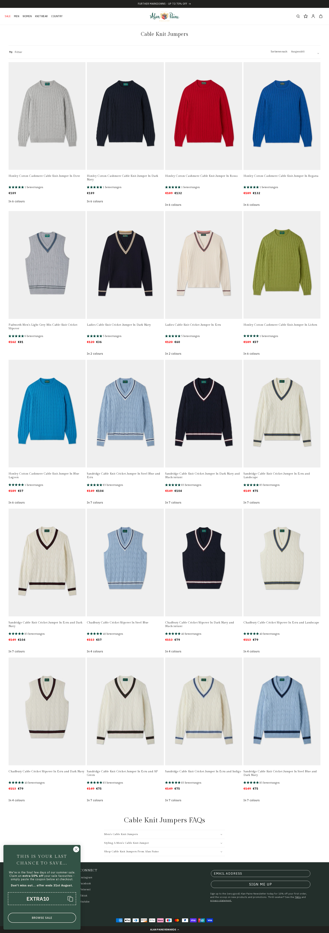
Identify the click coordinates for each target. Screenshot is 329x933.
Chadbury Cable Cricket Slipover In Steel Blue (118, 622)
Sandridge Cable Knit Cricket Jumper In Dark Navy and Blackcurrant (202, 475)
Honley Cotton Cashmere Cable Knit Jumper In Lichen (280, 325)
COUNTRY (57, 16)
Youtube (84, 901)
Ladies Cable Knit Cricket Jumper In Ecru (193, 325)
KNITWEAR (41, 16)
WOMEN (27, 16)
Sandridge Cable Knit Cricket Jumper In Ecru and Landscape (276, 475)
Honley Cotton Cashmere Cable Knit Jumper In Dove (44, 176)
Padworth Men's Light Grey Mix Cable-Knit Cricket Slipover (43, 326)
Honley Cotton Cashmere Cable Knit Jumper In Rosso (201, 176)
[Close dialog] (76, 849)
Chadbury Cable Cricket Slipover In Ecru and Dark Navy (46, 771)
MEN (16, 16)
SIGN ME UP (260, 884)
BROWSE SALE (42, 917)
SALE (8, 16)
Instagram (86, 877)
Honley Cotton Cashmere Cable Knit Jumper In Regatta (281, 176)
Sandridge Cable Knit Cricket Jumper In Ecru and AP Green (122, 773)
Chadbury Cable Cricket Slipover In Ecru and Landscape (281, 622)
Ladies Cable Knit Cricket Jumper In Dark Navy (119, 325)
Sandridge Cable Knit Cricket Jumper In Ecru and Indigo (203, 771)
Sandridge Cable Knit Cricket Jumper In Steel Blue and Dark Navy (280, 773)
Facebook (85, 883)
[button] (164, 929)
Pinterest (85, 889)
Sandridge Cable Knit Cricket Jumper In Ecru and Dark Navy (45, 624)
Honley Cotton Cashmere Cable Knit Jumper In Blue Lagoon (44, 475)
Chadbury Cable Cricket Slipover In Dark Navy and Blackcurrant (199, 624)
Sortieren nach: (279, 51)
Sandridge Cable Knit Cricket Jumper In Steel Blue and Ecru (123, 475)
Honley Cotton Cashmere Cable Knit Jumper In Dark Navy (122, 177)
